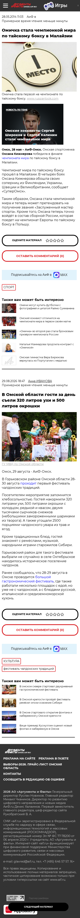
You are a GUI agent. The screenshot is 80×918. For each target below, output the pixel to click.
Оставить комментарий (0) (40, 256)
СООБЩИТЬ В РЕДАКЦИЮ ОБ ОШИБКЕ (34, 779)
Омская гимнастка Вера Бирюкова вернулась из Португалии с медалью (43, 359)
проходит (28, 483)
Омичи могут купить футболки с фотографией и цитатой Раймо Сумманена (46, 307)
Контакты (12, 774)
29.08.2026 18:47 (13, 381)
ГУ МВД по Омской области (23, 464)
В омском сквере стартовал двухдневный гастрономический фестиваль (46, 688)
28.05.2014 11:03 (12, 17)
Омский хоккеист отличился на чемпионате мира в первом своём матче (45, 320)
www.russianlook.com (42, 98)
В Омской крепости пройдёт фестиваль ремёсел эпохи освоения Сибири (44, 701)
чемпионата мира (15, 158)
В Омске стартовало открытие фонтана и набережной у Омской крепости (45, 714)
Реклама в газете (54, 758)
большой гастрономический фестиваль (28, 579)
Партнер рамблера (38, 898)
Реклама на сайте (19, 758)
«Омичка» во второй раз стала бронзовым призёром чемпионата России (46, 333)
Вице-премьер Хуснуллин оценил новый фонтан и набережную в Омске (45, 727)
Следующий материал (38, 907)
